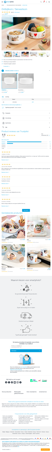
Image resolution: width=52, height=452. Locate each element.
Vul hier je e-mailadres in (16, 346)
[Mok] (38, 226)
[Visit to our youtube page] (14, 382)
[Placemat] (13, 255)
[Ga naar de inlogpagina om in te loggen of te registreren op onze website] (43, 2)
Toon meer (25, 210)
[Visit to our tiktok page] (20, 382)
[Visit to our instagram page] (17, 382)
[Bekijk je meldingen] (46, 2)
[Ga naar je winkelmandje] (49, 2)
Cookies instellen (6, 449)
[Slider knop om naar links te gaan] (4, 54)
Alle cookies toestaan (45, 449)
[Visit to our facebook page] (6, 382)
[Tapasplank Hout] (13, 226)
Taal (42, 133)
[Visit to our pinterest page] (12, 382)
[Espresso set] (38, 255)
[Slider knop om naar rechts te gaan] (48, 54)
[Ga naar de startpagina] (9, 2)
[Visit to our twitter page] (9, 382)
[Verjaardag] (5, 5)
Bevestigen (14, 350)
